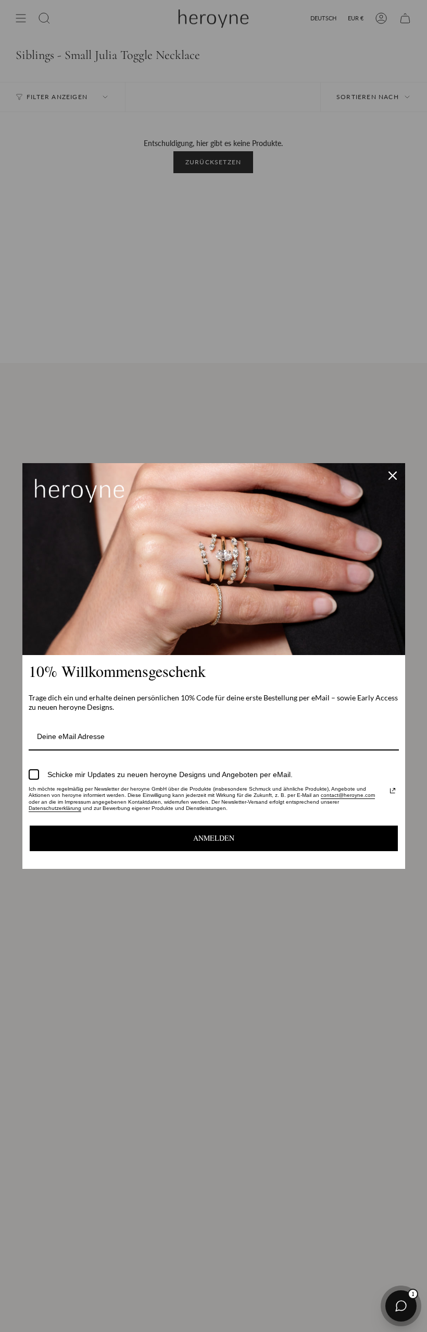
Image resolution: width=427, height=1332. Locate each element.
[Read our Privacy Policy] (392, 790)
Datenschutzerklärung (55, 808)
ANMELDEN (213, 838)
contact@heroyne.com (348, 795)
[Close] (392, 475)
